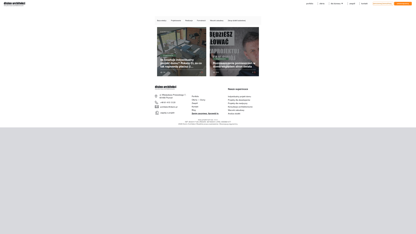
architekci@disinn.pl (168, 107)
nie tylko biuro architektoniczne (14, 5)
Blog (194, 110)
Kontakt (195, 107)
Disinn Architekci (189, 124)
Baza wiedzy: (162, 20)
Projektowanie (176, 20)
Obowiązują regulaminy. (228, 124)
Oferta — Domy (198, 100)
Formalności (201, 20)
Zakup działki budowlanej (236, 20)
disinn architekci (14, 3)
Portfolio (195, 96)
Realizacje (189, 20)
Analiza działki (234, 113)
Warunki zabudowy (216, 20)
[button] (338, 3)
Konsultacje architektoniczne (240, 107)
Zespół (195, 103)
